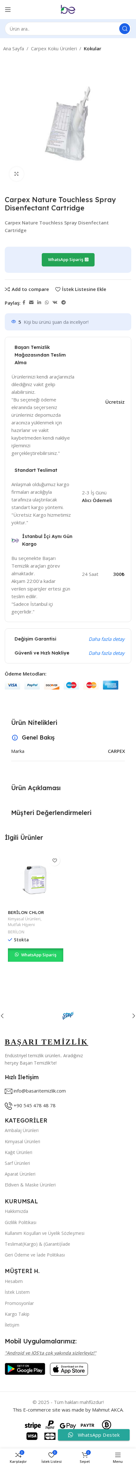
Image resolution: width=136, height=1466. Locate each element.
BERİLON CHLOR (26, 912)
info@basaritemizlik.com (40, 1090)
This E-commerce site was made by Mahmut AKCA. (68, 1409)
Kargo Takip (17, 1314)
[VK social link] (55, 302)
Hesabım (14, 1281)
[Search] (124, 28)
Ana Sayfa (13, 48)
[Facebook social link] (24, 302)
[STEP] (68, 1016)
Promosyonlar (19, 1303)
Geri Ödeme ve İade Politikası (35, 1255)
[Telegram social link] (63, 302)
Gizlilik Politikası (20, 1222)
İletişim (12, 1325)
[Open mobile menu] (8, 9)
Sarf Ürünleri (17, 1163)
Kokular (92, 48)
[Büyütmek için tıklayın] (16, 174)
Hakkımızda (16, 1211)
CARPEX (116, 751)
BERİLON (16, 932)
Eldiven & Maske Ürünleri (30, 1185)
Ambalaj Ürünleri (22, 1130)
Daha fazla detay (107, 639)
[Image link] (25, 1368)
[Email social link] (31, 302)
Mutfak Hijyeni (21, 924)
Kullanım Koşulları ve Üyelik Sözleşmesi (44, 1233)
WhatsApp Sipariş (38, 955)
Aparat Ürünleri (20, 1174)
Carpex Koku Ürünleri (54, 48)
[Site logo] (68, 9)
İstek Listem (17, 1292)
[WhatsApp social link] (47, 302)
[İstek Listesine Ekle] (54, 860)
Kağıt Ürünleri (18, 1152)
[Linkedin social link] (39, 302)
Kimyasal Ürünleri (24, 919)
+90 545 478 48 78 (35, 1105)
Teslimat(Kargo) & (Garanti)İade (37, 1244)
